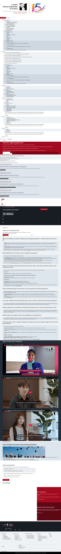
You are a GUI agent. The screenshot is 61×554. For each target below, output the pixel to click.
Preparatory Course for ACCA (11, 25)
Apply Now (8, 87)
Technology (8, 35)
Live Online (12, 78)
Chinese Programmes (10, 73)
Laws (7, 102)
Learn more (5, 234)
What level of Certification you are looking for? (7, 158)
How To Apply (9, 86)
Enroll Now (6, 479)
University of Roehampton (17, 61)
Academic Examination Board (11, 120)
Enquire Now (3, 17)
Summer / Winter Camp (10, 29)
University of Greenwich (16, 52)
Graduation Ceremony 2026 (11, 106)
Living (7, 101)
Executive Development (10, 28)
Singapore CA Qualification (10, 26)
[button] (8, 17)
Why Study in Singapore (10, 99)
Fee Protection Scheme (10, 96)
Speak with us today (40, 499)
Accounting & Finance (10, 65)
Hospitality (8, 38)
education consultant (27, 262)
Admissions (3, 85)
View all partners (44, 209)
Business (8, 33)
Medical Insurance (9, 110)
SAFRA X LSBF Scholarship (10, 92)
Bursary (8, 93)
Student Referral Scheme (10, 88)
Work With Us (9, 121)
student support (32, 311)
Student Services (9, 109)
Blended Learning (10, 48)
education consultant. (19, 285)
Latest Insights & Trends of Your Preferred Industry (20, 444)
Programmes (4, 19)
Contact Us (3, 136)
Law (7, 36)
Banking (8, 32)
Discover (3, 97)
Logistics (8, 39)
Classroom (11, 41)
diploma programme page (14, 262)
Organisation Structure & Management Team (13, 119)
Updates (3, 128)
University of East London (17, 55)
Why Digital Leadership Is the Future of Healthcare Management (34, 112)
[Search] (11, 153)
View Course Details (3, 171)
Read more (6, 115)
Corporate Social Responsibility (11, 118)
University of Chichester (16, 58)
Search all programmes (10, 23)
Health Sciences (9, 37)
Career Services (9, 108)
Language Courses (9, 30)
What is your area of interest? (4, 157)
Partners (8, 122)
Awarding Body (2, 159)
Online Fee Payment (10, 91)
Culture (8, 100)
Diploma (8, 21)
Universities (3, 51)
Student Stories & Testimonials (11, 107)
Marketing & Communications (11, 34)
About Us (3, 116)
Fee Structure (9, 90)
